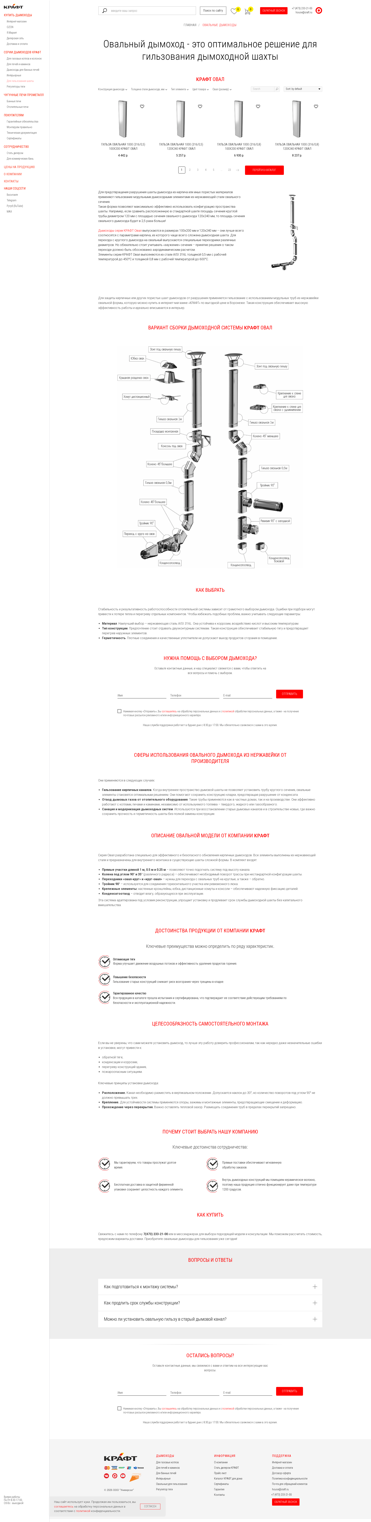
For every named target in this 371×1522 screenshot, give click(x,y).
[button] (274, 10)
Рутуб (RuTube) (15, 205)
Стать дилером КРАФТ (226, 1467)
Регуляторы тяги (16, 86)
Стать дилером (15, 153)
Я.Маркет (12, 32)
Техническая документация (22, 132)
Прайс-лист (220, 1473)
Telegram (11, 200)
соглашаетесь (169, 711)
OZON (10, 27)
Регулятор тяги (164, 1489)
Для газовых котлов (167, 1462)
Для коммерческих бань (20, 158)
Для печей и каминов (18, 64)
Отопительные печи (17, 106)
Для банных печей (166, 1473)
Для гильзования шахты (20, 80)
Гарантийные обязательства (22, 121)
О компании (13, 174)
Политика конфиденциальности (289, 1478)
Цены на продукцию (19, 167)
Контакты (11, 181)
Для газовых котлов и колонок (24, 58)
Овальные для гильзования (171, 1483)
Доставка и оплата (17, 43)
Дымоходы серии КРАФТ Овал (120, 230)
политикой (228, 711)
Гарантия (219, 1489)
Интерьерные (14, 75)
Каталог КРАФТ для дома (228, 1478)
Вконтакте (12, 194)
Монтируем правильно (19, 127)
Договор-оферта (281, 1473)
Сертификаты (14, 138)
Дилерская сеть (15, 38)
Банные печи (14, 101)
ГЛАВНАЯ (190, 25)
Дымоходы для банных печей (23, 69)
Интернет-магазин (17, 21)
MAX (9, 211)
